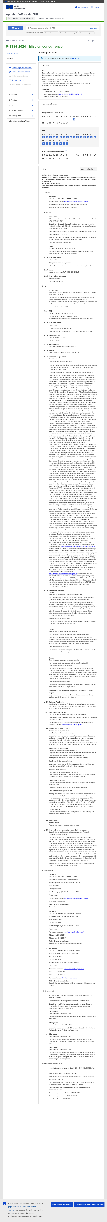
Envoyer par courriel (19, 80)
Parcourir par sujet (85, 33)
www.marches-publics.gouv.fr (72, 725)
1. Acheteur (13, 95)
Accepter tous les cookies (61, 1204)
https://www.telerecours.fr (69, 978)
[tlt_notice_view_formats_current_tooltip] (95, 169)
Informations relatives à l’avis (19, 121)
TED (7, 41)
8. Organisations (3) (16, 110)
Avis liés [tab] (10, 58)
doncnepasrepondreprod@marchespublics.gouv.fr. (78, 546)
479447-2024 (74, 58)
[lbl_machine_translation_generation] (66, 151)
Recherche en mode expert (68, 33)
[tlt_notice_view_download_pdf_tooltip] (43, 137)
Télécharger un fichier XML (22, 68)
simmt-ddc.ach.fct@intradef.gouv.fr (70, 94)
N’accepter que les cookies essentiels (89, 1204)
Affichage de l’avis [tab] (13, 53)
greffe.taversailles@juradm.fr (74, 932)
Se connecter (83, 7)
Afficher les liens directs (21, 72)
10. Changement (15, 116)
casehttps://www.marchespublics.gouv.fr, (63, 574)
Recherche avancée (51, 33)
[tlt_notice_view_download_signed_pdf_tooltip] (74, 119)
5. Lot (11, 105)
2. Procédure (13, 100)
